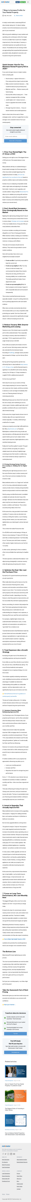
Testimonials (20, 1183)
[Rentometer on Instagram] (8, 1154)
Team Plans (19, 1176)
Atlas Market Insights (22, 1159)
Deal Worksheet (6, 1167)
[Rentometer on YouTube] (14, 1154)
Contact (19, 1189)
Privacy (7, 1194)
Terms (3, 1194)
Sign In (17, 2)
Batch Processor (6, 1164)
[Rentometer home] (5, 2)
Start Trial (23, 2)
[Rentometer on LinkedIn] (11, 1154)
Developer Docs (6, 1181)
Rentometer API (5, 1178)
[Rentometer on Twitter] (6, 1154)
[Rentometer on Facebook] (3, 1154)
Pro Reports (5, 1162)
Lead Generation (6, 1173)
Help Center (19, 1186)
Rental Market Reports (22, 1162)
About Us (19, 1178)
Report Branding (6, 1176)
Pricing (18, 1173)
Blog (18, 1181)
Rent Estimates (5, 1159)
